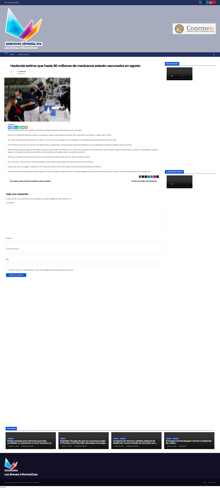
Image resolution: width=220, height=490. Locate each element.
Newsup (28, 482)
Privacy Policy (23, 54)
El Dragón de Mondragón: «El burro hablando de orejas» (188, 442)
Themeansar (35, 482)
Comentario (10, 203)
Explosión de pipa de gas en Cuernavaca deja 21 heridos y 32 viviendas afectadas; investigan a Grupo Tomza (83, 443)
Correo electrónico (13, 249)
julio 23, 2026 (119, 446)
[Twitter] (12, 127)
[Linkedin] (16, 127)
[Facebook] (9, 127)
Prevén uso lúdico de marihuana (144, 181)
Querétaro (10, 438)
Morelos (63, 438)
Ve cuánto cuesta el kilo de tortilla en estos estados (30, 181)
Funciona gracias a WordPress (12, 482)
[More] (26, 127)
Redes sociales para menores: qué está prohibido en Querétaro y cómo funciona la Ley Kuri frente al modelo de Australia (29, 443)
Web (7, 259)
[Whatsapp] (19, 127)
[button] (211, 54)
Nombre (9, 238)
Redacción (22, 71)
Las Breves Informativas (20, 48)
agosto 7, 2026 (14, 446)
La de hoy (116, 438)
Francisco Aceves (28, 446)
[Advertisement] (190, 97)
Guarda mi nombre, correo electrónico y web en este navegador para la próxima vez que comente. (40, 270)
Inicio (12, 54)
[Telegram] (22, 127)
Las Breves (122, 438)
